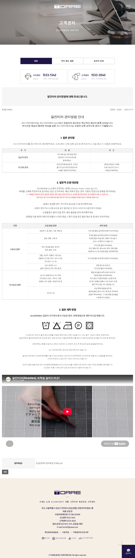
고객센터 (91, 502)
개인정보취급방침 (51, 532)
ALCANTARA (57, 502)
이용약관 (65, 532)
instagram (61, 538)
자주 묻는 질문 (67, 61)
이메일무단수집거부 (80, 532)
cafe (74, 538)
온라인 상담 (99, 61)
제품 (67, 502)
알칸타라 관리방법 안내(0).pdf (50, 463)
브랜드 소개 (45, 502)
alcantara (87, 538)
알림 (36, 61)
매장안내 (82, 502)
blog (47, 538)
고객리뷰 (74, 502)
